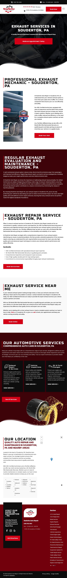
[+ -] (52, 461)
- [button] (42, 439)
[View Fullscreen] (42, 443)
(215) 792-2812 (18, 2)
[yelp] (14, 531)
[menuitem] (46, 574)
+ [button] (42, 437)
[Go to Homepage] (9, 6)
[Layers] (61, 437)
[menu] (63, 9)
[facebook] (7, 531)
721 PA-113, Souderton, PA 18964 (34, 10)
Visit (12, 312)
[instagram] (10, 531)
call (34, 312)
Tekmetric (12, 575)
